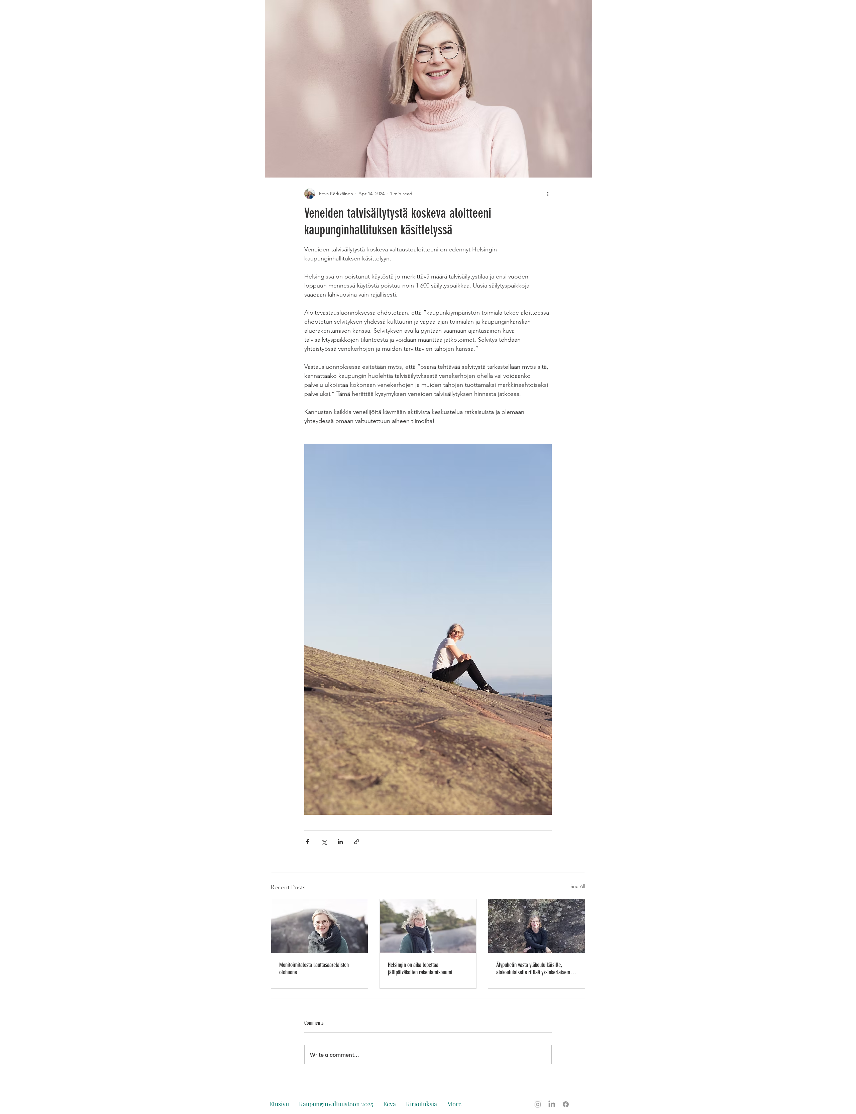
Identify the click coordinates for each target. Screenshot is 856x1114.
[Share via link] (356, 842)
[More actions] (548, 194)
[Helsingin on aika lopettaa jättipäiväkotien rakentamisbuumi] (428, 926)
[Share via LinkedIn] (340, 842)
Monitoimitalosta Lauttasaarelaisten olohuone (314, 968)
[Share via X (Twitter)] (324, 842)
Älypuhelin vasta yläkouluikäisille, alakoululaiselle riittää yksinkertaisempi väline (535, 968)
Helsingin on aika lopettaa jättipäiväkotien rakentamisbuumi (420, 968)
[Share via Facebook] (307, 842)
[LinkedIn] (552, 1104)
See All (577, 886)
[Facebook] (566, 1104)
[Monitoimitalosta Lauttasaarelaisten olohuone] (319, 926)
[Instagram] (538, 1104)
